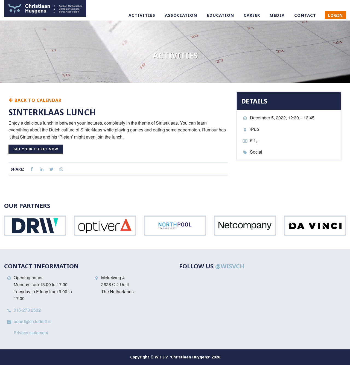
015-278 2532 (27, 310)
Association (181, 15)
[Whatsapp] (61, 169)
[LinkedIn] (41, 169)
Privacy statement (31, 332)
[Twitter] (51, 169)
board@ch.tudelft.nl (32, 321)
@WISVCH (229, 266)
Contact (305, 15)
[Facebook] (32, 169)
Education (220, 15)
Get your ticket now (35, 149)
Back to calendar (37, 99)
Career (252, 15)
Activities (142, 15)
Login (335, 15)
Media (277, 15)
